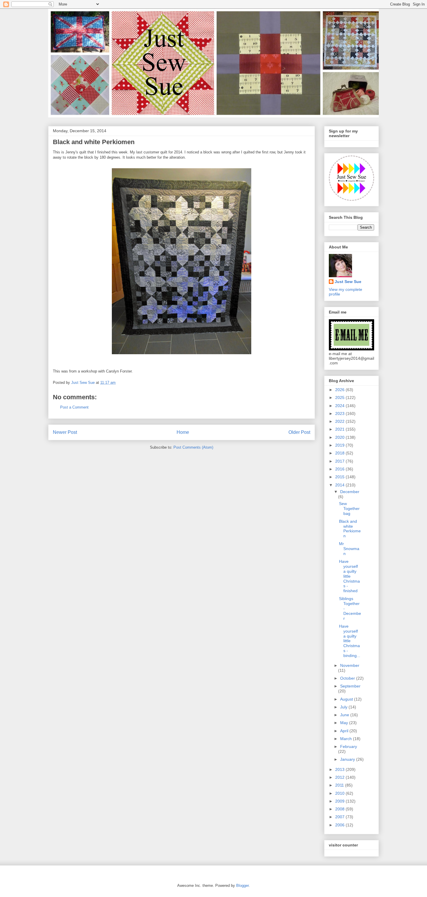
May (344, 722)
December (349, 491)
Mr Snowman (349, 548)
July (344, 707)
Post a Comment (74, 407)
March (346, 738)
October (348, 678)
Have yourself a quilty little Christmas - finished (349, 576)
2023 (340, 413)
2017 (340, 461)
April (344, 730)
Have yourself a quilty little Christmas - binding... (349, 641)
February (348, 746)
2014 (340, 485)
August (347, 699)
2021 (340, 429)
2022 (340, 421)
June (345, 714)
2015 (340, 477)
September (350, 686)
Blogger (242, 885)
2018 (340, 453)
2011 (340, 785)
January (348, 759)
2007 (340, 816)
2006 (340, 825)
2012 (340, 777)
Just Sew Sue (348, 281)
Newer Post (65, 432)
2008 (340, 809)
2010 (340, 793)
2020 (340, 437)
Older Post (299, 432)
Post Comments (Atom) (193, 447)
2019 (340, 445)
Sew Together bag (349, 508)
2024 (340, 405)
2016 (340, 469)
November (349, 665)
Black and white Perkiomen (350, 528)
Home (183, 432)
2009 (340, 801)
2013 (340, 769)
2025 (340, 397)
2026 (340, 389)
